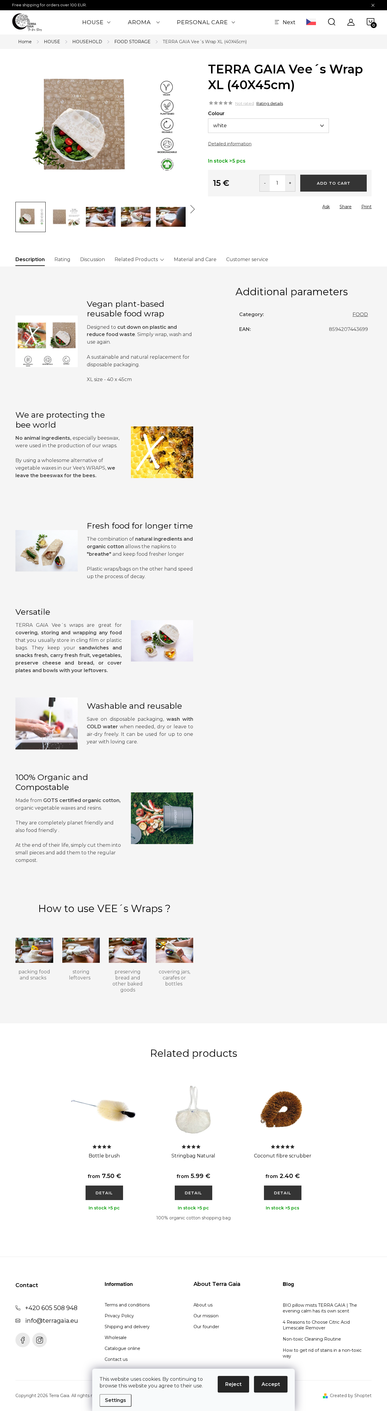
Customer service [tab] (247, 259)
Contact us (116, 1359)
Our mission (206, 1316)
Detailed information (230, 144)
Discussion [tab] (92, 259)
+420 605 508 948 (51, 1308)
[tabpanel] (104, 1155)
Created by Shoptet (351, 1395)
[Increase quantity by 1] (290, 183)
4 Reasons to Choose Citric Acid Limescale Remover (316, 1325)
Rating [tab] (62, 259)
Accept (271, 1384)
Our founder (206, 1326)
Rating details (269, 103)
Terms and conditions (127, 1305)
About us (203, 1305)
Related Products (136, 259)
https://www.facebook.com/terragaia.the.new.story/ (22, 1340)
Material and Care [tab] (195, 259)
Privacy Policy (119, 1316)
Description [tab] (30, 259)
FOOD (360, 314)
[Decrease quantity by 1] (265, 183)
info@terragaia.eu (51, 1320)
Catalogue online (122, 1348)
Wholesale (116, 1337)
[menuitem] (96, 22)
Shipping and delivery (127, 1326)
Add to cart (333, 183)
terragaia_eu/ (39, 1340)
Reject (233, 1384)
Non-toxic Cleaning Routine (312, 1339)
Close (242, 204)
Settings (115, 1400)
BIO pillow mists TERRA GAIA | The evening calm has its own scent (320, 1308)
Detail (104, 1192)
